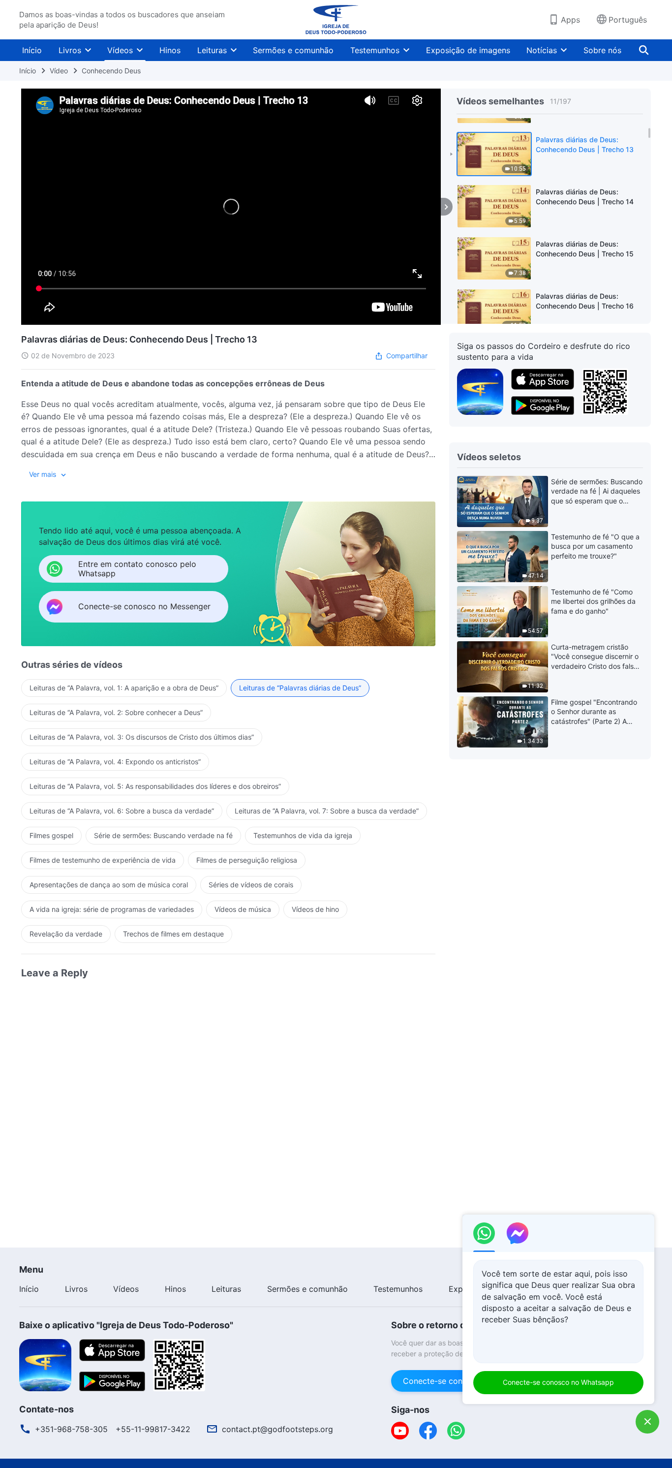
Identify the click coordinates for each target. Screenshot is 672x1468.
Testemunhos (374, 50)
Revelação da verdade (66, 934)
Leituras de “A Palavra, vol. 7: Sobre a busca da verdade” (327, 811)
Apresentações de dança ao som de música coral (109, 884)
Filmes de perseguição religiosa (246, 860)
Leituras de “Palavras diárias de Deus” (300, 688)
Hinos (170, 50)
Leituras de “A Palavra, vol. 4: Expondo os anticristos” (115, 761)
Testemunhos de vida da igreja (302, 835)
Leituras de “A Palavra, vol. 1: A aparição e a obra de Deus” (124, 688)
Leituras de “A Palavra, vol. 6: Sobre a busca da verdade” (122, 811)
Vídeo (59, 70)
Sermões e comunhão (293, 50)
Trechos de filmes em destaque (173, 934)
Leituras (212, 50)
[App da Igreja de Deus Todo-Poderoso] (480, 391)
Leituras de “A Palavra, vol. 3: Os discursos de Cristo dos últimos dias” (142, 737)
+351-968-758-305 (71, 1429)
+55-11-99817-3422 (153, 1429)
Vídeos (120, 50)
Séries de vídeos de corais (251, 884)
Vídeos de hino (315, 909)
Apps (570, 20)
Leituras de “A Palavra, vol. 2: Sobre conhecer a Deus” (116, 712)
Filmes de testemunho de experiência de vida (103, 860)
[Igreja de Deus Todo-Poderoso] (336, 19)
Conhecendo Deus (111, 70)
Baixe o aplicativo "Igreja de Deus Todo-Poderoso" (126, 1325)
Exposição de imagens (468, 50)
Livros (70, 50)
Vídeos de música (242, 909)
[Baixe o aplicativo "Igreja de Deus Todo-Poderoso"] (45, 1364)
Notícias (541, 50)
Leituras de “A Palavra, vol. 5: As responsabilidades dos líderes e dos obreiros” (155, 786)
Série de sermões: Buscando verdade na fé (163, 835)
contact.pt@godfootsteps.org (277, 1429)
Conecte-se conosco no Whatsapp (558, 1382)
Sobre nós (602, 50)
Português (628, 20)
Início (32, 50)
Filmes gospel (51, 835)
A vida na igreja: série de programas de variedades (112, 909)
